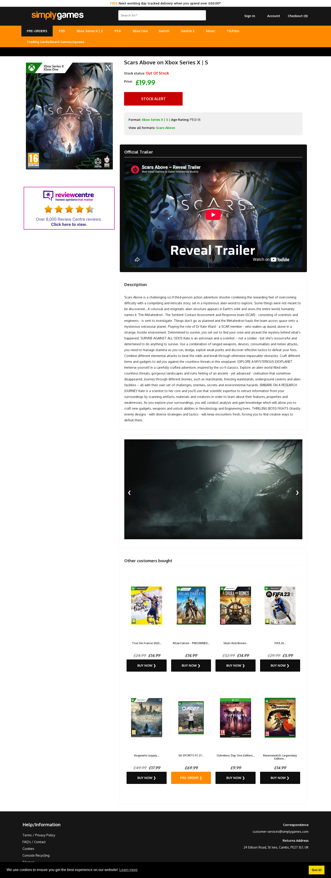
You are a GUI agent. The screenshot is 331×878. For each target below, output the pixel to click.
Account (273, 16)
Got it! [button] (317, 870)
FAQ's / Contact (34, 842)
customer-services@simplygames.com (280, 831)
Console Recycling (36, 855)
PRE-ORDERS (37, 31)
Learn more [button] (128, 870)
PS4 (118, 31)
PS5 (62, 31)
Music (210, 31)
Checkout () (298, 16)
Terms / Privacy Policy (39, 835)
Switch (164, 31)
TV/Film (233, 31)
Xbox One (140, 31)
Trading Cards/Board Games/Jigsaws (55, 42)
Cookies (28, 849)
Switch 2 (187, 31)
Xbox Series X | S (90, 31)
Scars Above (165, 128)
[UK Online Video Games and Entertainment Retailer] (57, 15)
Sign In (249, 16)
